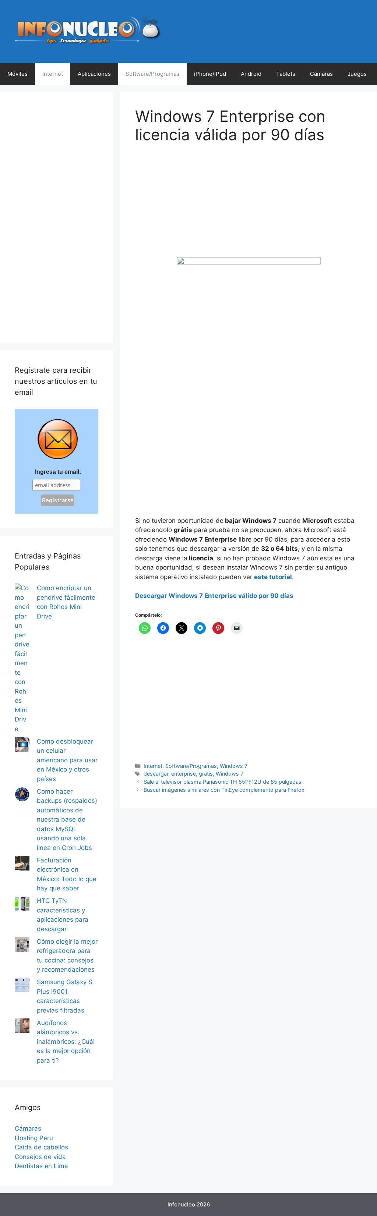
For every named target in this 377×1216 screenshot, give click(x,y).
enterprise (183, 773)
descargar (156, 773)
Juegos (357, 73)
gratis (206, 773)
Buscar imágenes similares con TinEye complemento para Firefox (224, 790)
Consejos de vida (40, 1156)
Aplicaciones (94, 73)
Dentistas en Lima (41, 1166)
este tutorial (273, 577)
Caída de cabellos (41, 1147)
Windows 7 (233, 766)
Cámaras (321, 73)
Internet (52, 73)
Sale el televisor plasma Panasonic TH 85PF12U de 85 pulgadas (223, 782)
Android (251, 73)
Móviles (17, 73)
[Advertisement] (190, 206)
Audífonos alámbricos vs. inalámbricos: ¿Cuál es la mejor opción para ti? (66, 1041)
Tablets (285, 73)
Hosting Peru (34, 1138)
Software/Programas (152, 73)
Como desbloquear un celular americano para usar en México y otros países (67, 760)
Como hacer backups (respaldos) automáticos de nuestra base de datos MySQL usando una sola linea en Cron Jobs (67, 819)
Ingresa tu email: (58, 472)
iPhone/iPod (210, 73)
